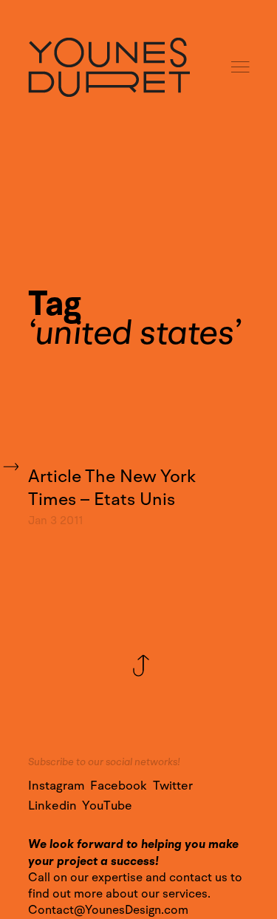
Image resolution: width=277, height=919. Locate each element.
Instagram (56, 786)
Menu (241, 67)
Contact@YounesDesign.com (108, 910)
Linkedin (52, 805)
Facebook (118, 786)
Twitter (173, 786)
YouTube (107, 805)
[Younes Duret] (109, 67)
